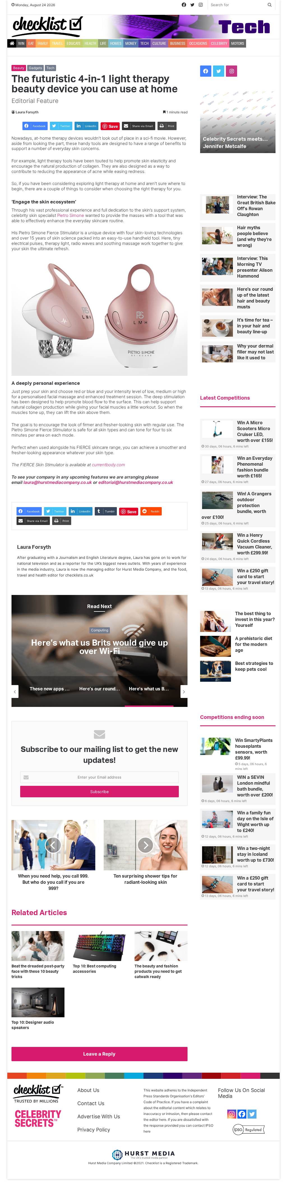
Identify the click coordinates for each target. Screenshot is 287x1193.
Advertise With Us (98, 1116)
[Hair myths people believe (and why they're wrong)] (217, 235)
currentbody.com (108, 464)
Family (43, 43)
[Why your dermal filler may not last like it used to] (217, 354)
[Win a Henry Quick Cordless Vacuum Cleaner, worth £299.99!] (217, 541)
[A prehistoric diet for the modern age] (215, 646)
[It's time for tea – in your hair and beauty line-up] (217, 328)
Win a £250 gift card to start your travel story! (255, 577)
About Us (88, 1090)
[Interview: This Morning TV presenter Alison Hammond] (217, 266)
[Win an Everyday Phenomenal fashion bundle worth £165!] (217, 465)
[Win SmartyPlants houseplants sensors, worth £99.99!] (215, 746)
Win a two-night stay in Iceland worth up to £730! (255, 854)
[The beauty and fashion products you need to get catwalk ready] (161, 946)
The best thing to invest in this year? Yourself (255, 619)
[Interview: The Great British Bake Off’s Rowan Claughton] (217, 205)
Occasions (198, 43)
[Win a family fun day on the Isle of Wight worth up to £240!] (217, 819)
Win (21, 43)
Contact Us (90, 1103)
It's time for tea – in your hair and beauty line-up (255, 326)
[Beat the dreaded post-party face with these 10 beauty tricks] (38, 946)
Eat (31, 43)
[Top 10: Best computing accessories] (99, 946)
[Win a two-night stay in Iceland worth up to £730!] (217, 855)
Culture (159, 43)
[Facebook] (241, 1114)
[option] (99, 651)
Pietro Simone (70, 215)
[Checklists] (47, 26)
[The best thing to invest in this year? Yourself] (215, 621)
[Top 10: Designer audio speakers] (38, 1003)
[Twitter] (251, 1114)
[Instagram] (231, 1114)
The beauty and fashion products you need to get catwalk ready (158, 971)
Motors (237, 43)
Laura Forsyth (27, 112)
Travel (57, 43)
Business (177, 43)
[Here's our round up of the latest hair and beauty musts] (217, 297)
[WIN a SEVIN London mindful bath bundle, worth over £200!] (217, 784)
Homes (115, 43)
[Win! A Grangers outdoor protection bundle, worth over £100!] (217, 500)
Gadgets (35, 68)
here (147, 1131)
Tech (144, 43)
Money (130, 43)
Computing (99, 630)
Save (113, 126)
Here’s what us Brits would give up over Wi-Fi (99, 647)
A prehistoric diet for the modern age (253, 644)
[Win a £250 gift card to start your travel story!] (217, 577)
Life (103, 43)
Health (90, 43)
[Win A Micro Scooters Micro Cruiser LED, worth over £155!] (217, 429)
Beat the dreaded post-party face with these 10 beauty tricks (37, 971)
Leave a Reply (99, 1054)
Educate (74, 43)
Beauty (18, 68)
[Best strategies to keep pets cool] (215, 671)
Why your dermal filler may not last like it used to (255, 352)
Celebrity (219, 43)
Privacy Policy (93, 1130)
